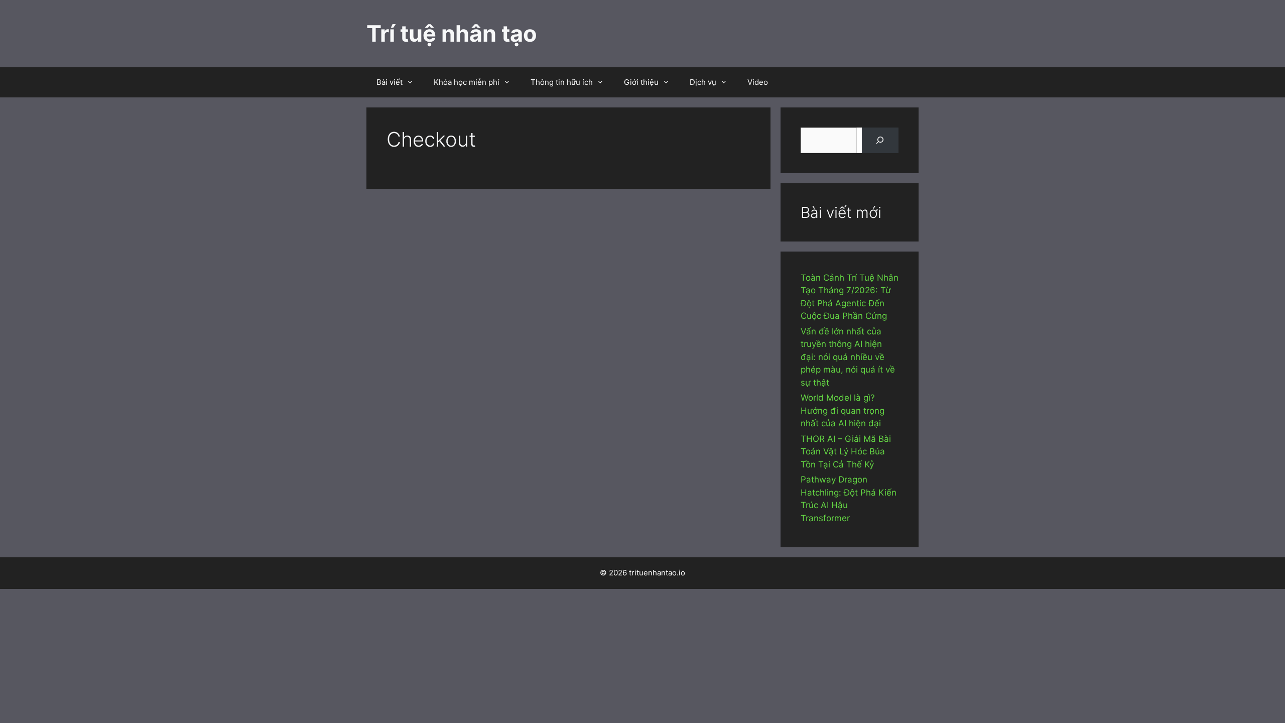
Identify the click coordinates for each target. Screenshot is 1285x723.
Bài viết (389, 82)
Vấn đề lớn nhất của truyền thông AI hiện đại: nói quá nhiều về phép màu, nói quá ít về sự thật (848, 357)
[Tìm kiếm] (880, 140)
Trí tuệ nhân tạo (451, 33)
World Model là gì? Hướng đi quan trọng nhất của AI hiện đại (842, 410)
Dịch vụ (703, 82)
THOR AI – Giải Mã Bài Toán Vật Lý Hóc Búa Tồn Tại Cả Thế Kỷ (846, 451)
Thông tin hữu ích (562, 82)
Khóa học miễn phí (466, 82)
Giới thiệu (641, 82)
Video (757, 82)
